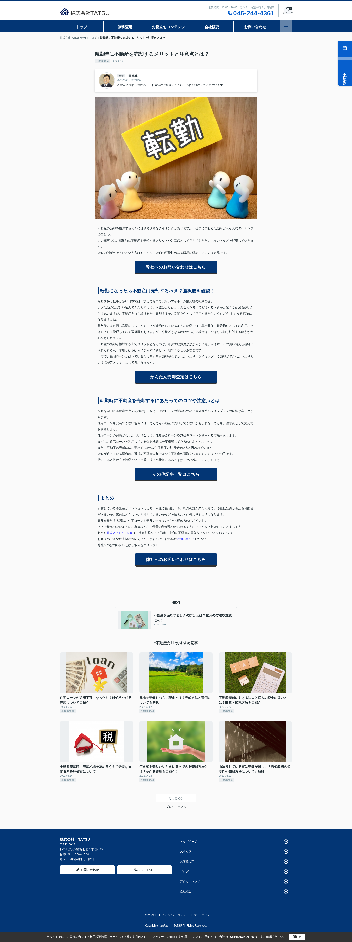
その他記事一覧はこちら (176, 474)
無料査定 (125, 27)
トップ (81, 27)
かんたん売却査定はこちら (176, 376)
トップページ (188, 841)
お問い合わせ (255, 27)
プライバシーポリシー (175, 915)
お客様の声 (187, 861)
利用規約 (150, 915)
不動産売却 (102, 60)
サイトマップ (202, 915)
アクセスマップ (190, 881)
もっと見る (176, 798)
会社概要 (212, 27)
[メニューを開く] (286, 26)
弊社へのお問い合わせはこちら (176, 267)
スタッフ (185, 851)
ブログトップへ (176, 806)
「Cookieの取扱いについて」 (244, 936)
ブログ (184, 871)
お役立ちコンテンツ (168, 27)
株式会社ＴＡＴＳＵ (119, 532)
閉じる (297, 936)
